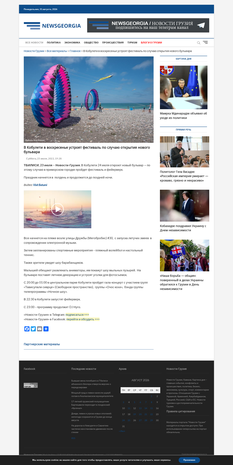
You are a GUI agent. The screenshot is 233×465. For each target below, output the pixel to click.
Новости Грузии (33, 454)
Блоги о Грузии (151, 42)
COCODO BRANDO (114, 454)
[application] (57, 209)
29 (151, 420)
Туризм (132, 42)
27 (140, 420)
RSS (73, 438)
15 (151, 408)
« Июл (122, 431)
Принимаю (189, 460)
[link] (40, 185)
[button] (57, 209)
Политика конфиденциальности (194, 454)
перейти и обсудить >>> (83, 319)
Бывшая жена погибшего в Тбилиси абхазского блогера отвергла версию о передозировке (91, 384)
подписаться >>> (77, 314)
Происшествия (113, 42)
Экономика (72, 42)
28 (146, 420)
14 (146, 408)
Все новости (34, 42)
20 (140, 414)
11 (129, 408)
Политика (54, 42)
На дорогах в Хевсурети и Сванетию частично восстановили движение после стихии (92, 428)
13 (140, 408)
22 (151, 414)
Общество (91, 42)
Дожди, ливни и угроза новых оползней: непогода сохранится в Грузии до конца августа (91, 416)
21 (146, 414)
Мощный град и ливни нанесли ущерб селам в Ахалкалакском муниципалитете (92, 394)
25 (129, 420)
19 (134, 414)
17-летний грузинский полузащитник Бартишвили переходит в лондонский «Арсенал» (90, 404)
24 (123, 420)
